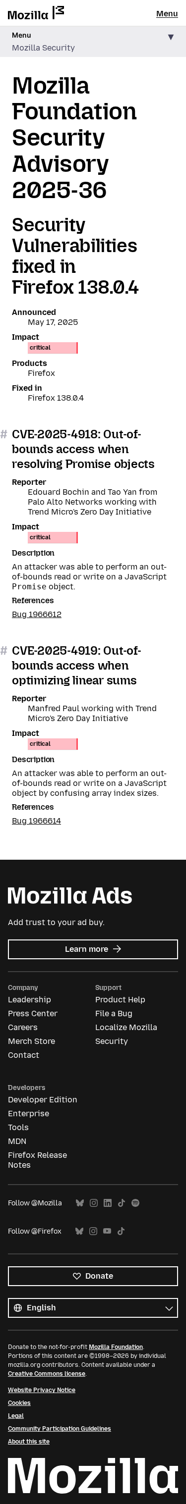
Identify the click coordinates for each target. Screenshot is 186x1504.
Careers (23, 1027)
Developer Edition (42, 1099)
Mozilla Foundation (116, 1347)
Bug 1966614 (36, 821)
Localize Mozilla (126, 1027)
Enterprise (28, 1113)
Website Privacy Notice (41, 1390)
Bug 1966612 (37, 614)
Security (111, 1041)
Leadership (29, 999)
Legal (16, 1415)
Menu (167, 13)
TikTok (121, 1203)
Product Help (120, 999)
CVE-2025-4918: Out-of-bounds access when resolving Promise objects (83, 449)
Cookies (19, 1403)
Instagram (94, 1203)
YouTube (107, 1231)
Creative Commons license (46, 1373)
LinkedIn (108, 1203)
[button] (93, 42)
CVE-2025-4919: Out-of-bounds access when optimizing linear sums (76, 665)
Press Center (33, 1013)
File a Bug (113, 1013)
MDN (17, 1141)
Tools (18, 1127)
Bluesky (80, 1203)
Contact (23, 1055)
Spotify (135, 1203)
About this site (29, 1441)
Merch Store (31, 1041)
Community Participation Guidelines (59, 1428)
